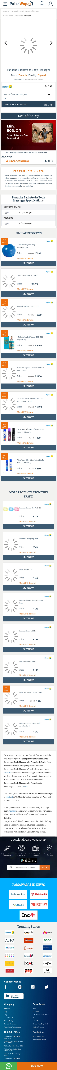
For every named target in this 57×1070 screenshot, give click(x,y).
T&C (5, 98)
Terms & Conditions (10, 1024)
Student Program (38, 1027)
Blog (5, 1011)
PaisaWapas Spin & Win (12, 1058)
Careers (35, 1018)
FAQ (5, 1015)
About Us (7, 1008)
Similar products (28, 233)
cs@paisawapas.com (39, 1039)
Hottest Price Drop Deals (40, 1024)
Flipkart (42, 75)
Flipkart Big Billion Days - (14, 1046)
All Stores (36, 1011)
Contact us (38, 1032)
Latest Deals (37, 1021)
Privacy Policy (8, 1021)
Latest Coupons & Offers (41, 1015)
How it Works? (8, 1018)
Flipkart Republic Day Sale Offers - (12, 1049)
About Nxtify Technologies (12, 1027)
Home (34, 1008)
